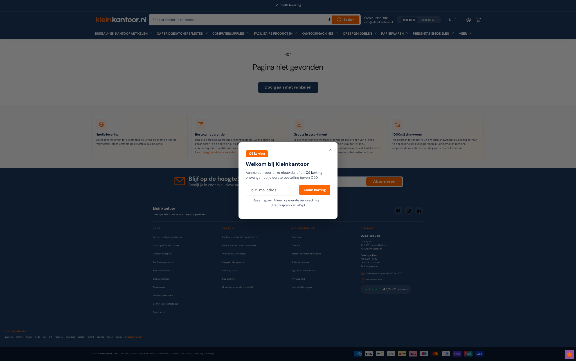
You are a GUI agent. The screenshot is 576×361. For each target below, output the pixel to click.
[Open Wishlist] (569, 354)
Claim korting (315, 190)
